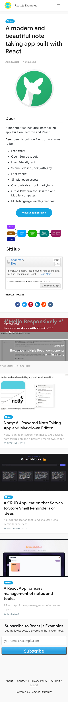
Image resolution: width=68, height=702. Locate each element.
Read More (45, 274)
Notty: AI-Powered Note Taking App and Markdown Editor (32, 425)
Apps (21, 294)
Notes (10, 21)
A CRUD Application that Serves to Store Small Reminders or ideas (33, 508)
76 (58, 264)
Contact (21, 681)
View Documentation (34, 212)
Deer (14, 263)
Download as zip (50, 286)
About (9, 681)
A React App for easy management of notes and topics (28, 593)
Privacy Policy (39, 681)
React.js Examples (26, 5)
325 (57, 260)
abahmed (17, 259)
